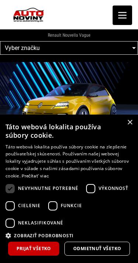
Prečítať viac (35, 176)
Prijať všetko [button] (34, 248)
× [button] (129, 122)
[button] (69, 235)
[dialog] (69, 189)
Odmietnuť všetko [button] (97, 248)
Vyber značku (22, 47)
